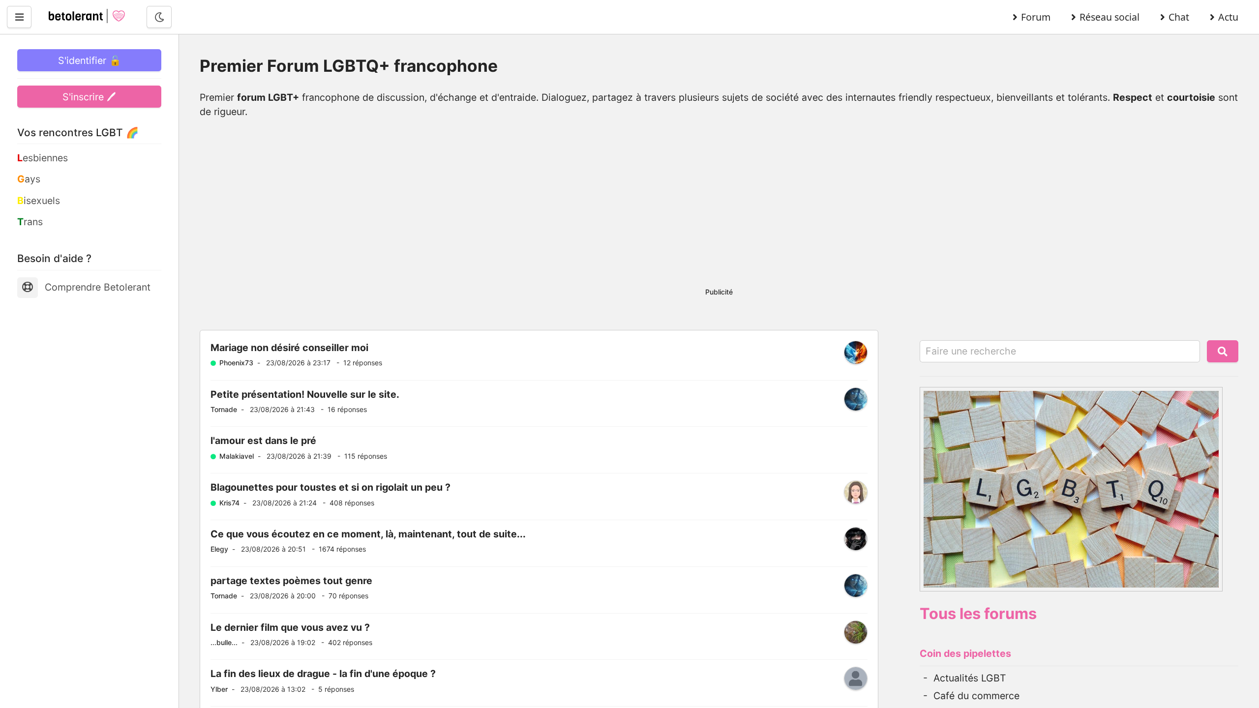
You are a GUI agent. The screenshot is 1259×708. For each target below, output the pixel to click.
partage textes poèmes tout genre (291, 581)
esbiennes (42, 158)
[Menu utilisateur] (19, 17)
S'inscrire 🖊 (89, 97)
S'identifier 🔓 (89, 60)
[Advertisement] (719, 208)
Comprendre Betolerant (97, 287)
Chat (1179, 17)
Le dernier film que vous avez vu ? (290, 627)
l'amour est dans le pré (263, 440)
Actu (1228, 17)
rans (30, 222)
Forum (1035, 17)
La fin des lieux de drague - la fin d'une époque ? (323, 673)
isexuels (38, 200)
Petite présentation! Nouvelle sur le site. (304, 394)
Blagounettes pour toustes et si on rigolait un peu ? (330, 487)
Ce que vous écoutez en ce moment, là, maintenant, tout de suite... (368, 534)
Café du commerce (976, 696)
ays (28, 179)
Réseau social (1109, 17)
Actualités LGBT (969, 678)
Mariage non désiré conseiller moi (289, 348)
